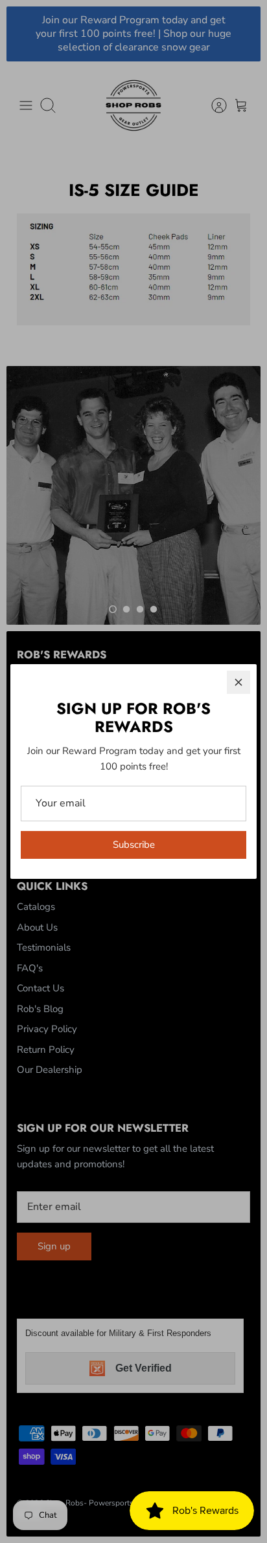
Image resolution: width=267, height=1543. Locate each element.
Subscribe (134, 844)
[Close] (238, 682)
